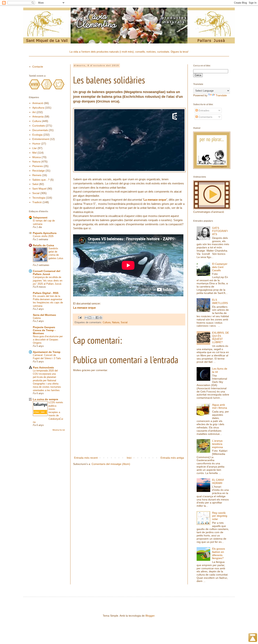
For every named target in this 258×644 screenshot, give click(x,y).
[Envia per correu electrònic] (86, 317)
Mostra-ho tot (59, 430)
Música (36, 157)
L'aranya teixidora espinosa (217, 444)
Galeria (37, 318)
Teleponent (40, 217)
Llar (34, 148)
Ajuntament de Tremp (46, 351)
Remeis (36, 175)
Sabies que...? (40, 179)
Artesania (38, 116)
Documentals (40, 130)
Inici (129, 457)
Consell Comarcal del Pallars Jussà (46, 273)
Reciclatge (38, 170)
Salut (35, 184)
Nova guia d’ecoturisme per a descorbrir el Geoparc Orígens (48, 339)
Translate (221, 95)
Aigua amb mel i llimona (219, 406)
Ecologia (37, 134)
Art (34, 112)
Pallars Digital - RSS (45, 292)
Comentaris (205, 116)
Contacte (37, 66)
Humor (36, 143)
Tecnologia (38, 197)
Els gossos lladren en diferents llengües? (218, 553)
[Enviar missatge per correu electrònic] (79, 317)
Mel (34, 152)
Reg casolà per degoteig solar (219, 516)
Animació (37, 103)
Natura (115, 322)
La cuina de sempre (45, 399)
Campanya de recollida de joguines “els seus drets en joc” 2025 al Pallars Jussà (47, 280)
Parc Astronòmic (43, 367)
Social (124, 322)
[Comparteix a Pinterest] (101, 317)
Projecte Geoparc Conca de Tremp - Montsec (44, 330)
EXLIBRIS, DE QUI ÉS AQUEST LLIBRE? (220, 337)
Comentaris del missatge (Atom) (111, 463)
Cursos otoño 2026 (43, 236)
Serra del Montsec (44, 314)
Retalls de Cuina (43, 245)
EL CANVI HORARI (218, 481)
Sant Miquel (39, 188)
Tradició (37, 202)
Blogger (149, 615)
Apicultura (38, 107)
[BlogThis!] (90, 317)
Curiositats (38, 125)
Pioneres (37, 166)
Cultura (106, 322)
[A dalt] (252, 638)
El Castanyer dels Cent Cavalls (219, 267)
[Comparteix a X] (93, 317)
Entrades (203, 110)
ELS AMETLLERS (220, 301)
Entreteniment (40, 139)
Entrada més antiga (172, 457)
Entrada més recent (86, 457)
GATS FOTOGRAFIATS (220, 231)
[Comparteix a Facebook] (97, 317)
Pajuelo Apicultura (44, 233)
